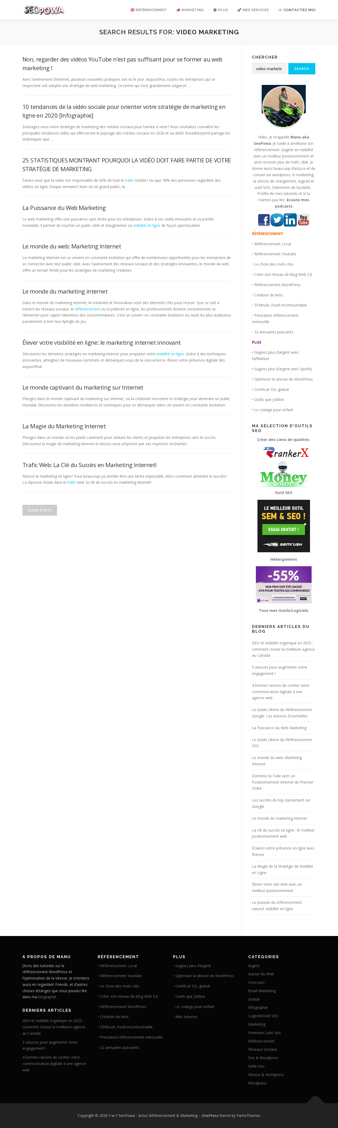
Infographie (258, 1007)
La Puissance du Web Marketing (64, 208)
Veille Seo (256, 1066)
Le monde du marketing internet (64, 291)
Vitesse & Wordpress (266, 1074)
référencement (87, 308)
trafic (129, 180)
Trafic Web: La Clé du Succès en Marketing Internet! (89, 465)
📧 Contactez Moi (297, 10)
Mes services (186, 1016)
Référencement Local (272, 243)
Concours (256, 982)
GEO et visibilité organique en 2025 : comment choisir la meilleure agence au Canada (283, 649)
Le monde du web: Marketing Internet (71, 246)
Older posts (40, 510)
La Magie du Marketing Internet (64, 426)
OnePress (210, 1115)
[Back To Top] (315, 1103)
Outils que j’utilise (269, 399)
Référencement (261, 1041)
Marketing (256, 1024)
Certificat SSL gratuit (271, 389)
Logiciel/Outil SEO (263, 1015)
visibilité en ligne (146, 225)
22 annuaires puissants (273, 331)
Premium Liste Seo (264, 1032)
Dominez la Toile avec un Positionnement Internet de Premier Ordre (282, 782)
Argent (254, 965)
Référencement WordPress (277, 284)
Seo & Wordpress (263, 1057)
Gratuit (254, 999)
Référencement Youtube (275, 253)
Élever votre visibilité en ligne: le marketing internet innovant (101, 342)
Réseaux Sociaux (262, 1049)
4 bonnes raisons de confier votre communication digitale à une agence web (280, 691)
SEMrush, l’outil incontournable (280, 305)
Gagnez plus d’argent (193, 965)
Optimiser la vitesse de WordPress (283, 379)
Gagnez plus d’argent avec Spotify (283, 368)
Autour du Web (261, 973)
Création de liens (268, 294)
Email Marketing (262, 990)
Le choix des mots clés (273, 264)
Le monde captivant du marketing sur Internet (82, 387)
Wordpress (257, 1083)
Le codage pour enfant (273, 409)
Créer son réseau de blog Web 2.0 (283, 274)
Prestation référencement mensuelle (131, 1037)
